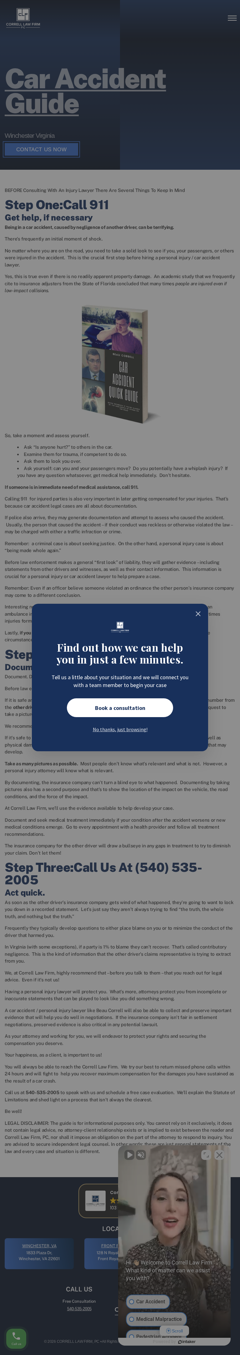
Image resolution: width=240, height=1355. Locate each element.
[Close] (198, 614)
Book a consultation (120, 707)
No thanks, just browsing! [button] (120, 729)
